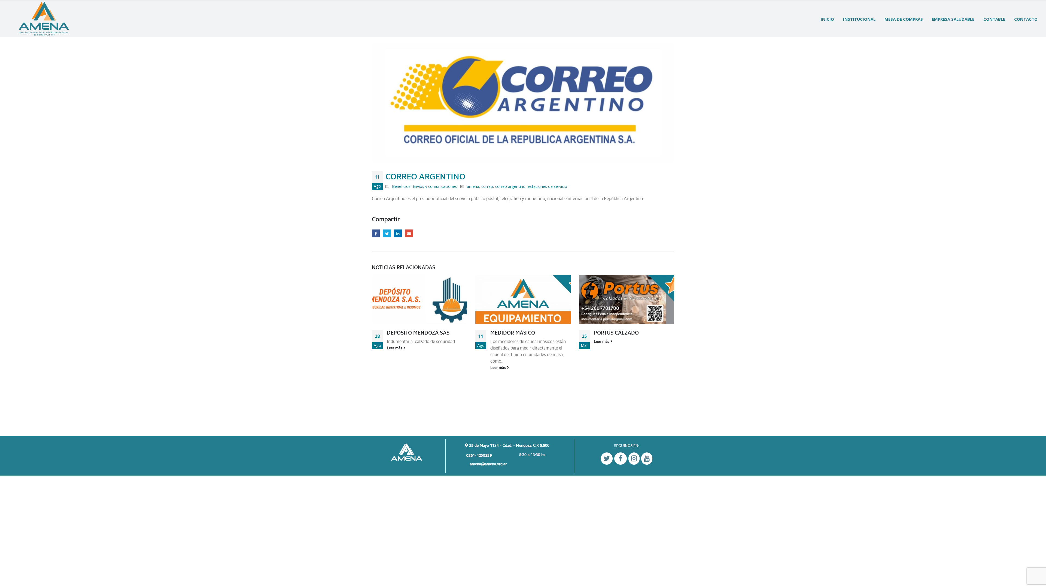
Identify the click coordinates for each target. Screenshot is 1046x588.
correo (487, 186)
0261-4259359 (478, 455)
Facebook (376, 233)
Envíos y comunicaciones (435, 186)
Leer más (395, 347)
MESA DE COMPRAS (903, 19)
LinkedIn (398, 233)
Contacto (1026, 19)
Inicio (827, 19)
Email (409, 233)
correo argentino (510, 186)
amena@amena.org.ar (488, 463)
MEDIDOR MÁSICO (512, 332)
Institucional (859, 19)
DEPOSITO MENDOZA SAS (418, 332)
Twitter (387, 233)
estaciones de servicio (547, 186)
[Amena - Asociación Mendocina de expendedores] (44, 19)
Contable (994, 19)
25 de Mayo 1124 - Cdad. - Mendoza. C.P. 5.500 (508, 445)
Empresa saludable (953, 19)
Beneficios (401, 186)
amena (473, 186)
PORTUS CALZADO (616, 332)
